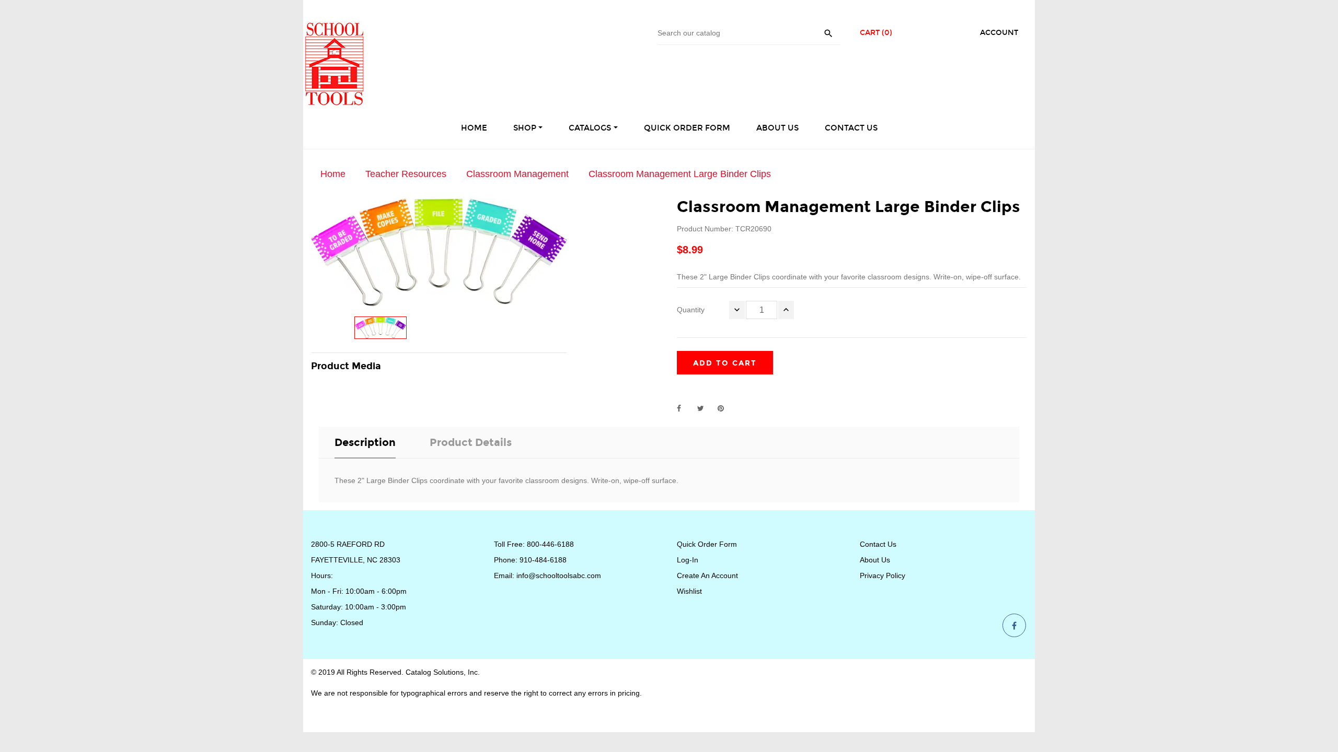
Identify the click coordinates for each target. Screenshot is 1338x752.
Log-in (687, 560)
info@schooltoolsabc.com (558, 575)
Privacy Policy (882, 575)
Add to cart (725, 363)
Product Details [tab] (471, 442)
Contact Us (878, 544)
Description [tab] (365, 442)
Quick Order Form (707, 544)
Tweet (705, 408)
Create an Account (707, 575)
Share (685, 408)
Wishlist (689, 591)
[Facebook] (1014, 626)
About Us (875, 560)
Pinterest (725, 408)
